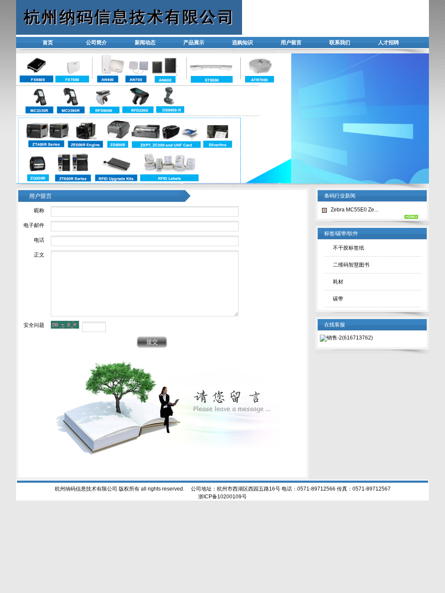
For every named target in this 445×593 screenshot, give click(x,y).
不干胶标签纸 (348, 248)
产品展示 (193, 43)
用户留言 (291, 43)
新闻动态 (145, 43)
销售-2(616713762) (350, 338)
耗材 (338, 282)
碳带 (338, 299)
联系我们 (339, 43)
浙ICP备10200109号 (222, 497)
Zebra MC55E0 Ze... (354, 210)
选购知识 (242, 43)
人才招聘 (388, 43)
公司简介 (96, 43)
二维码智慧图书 (351, 265)
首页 (48, 43)
